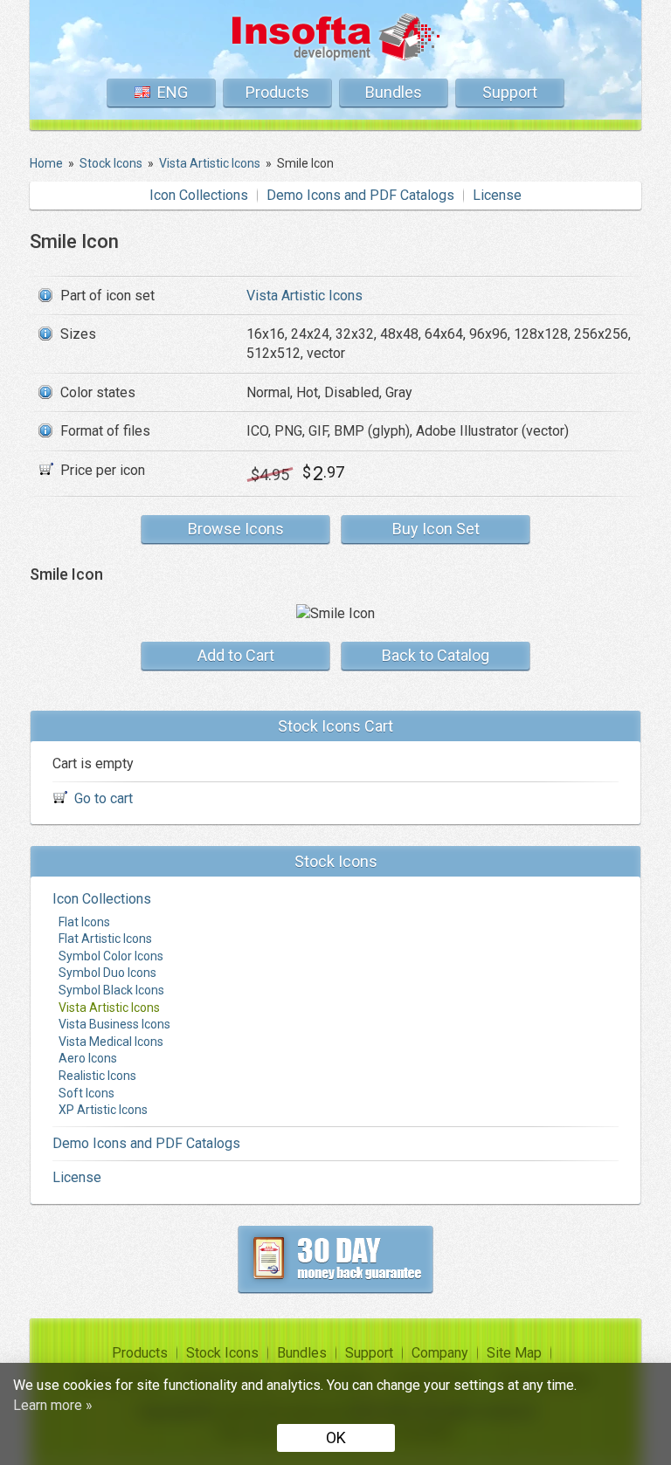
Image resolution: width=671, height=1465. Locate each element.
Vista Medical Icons (111, 1042)
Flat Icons (84, 922)
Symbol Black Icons (111, 990)
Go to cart (103, 798)
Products (277, 92)
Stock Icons (222, 1353)
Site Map (514, 1353)
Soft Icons (86, 1093)
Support (509, 92)
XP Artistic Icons (103, 1110)
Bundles (393, 92)
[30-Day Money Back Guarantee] (335, 1259)
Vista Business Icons (114, 1024)
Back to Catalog (435, 655)
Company (440, 1353)
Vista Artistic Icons (304, 295)
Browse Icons (236, 528)
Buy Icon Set (436, 528)
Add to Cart (235, 655)
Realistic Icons (97, 1076)
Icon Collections (198, 195)
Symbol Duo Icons (107, 973)
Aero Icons (88, 1058)
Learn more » (53, 1405)
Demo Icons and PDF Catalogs (360, 195)
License (497, 195)
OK (336, 1437)
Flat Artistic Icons (105, 939)
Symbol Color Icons (111, 956)
